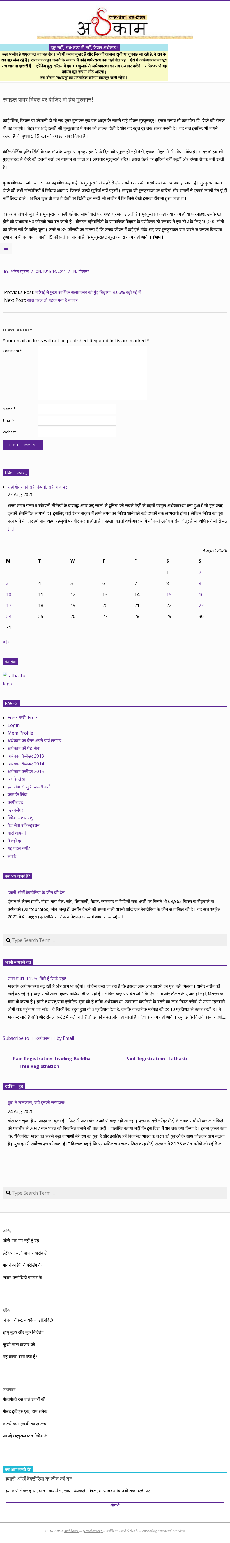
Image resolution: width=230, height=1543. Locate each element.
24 (8, 616)
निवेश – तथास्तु (16, 473)
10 (8, 594)
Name (9, 409)
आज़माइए (9, 1389)
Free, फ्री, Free (22, 717)
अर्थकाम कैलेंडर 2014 (26, 764)
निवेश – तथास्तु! (20, 818)
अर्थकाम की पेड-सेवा (24, 748)
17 (8, 605)
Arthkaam (71, 1530)
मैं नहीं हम (15, 841)
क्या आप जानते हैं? (17, 876)
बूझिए (6, 1309)
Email (8, 420)
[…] (11, 528)
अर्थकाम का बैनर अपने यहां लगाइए (34, 740)
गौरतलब (84, 271)
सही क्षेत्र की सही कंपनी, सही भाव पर (37, 487)
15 (168, 594)
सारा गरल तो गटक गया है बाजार (52, 300)
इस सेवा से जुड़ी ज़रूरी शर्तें (29, 787)
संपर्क (12, 856)
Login (14, 725)
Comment (12, 350)
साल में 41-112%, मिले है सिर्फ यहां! (37, 979)
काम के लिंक (17, 794)
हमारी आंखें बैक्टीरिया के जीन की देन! (36, 892)
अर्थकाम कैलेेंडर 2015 (26, 771)
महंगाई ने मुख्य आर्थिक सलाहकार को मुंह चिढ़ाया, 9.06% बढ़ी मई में (88, 292)
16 (201, 594)
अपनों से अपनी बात (18, 962)
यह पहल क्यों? (19, 848)
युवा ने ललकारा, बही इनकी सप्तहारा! (36, 1102)
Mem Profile (20, 733)
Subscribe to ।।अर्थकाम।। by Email (38, 1038)
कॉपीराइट (15, 802)
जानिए (7, 1230)
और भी (115, 1505)
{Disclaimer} (93, 1530)
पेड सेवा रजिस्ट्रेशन (24, 825)
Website (10, 432)
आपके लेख (16, 779)
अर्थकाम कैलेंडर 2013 (26, 756)
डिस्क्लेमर (15, 810)
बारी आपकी (17, 833)
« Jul (7, 642)
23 (201, 605)
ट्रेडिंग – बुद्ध (14, 1086)
